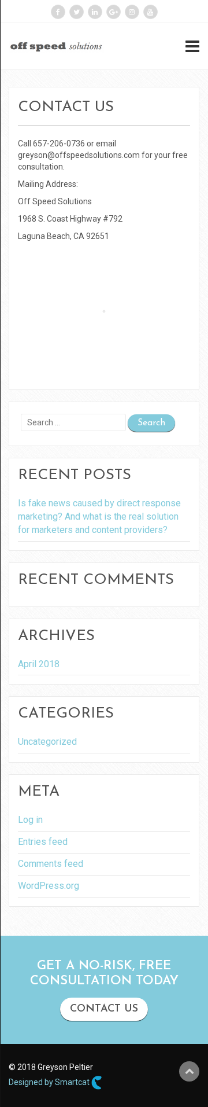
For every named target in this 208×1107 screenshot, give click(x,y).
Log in (30, 819)
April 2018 (39, 664)
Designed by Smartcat (50, 1081)
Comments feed (50, 863)
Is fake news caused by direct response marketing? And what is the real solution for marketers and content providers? (99, 516)
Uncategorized (47, 741)
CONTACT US (104, 1009)
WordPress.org (48, 885)
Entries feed (43, 841)
